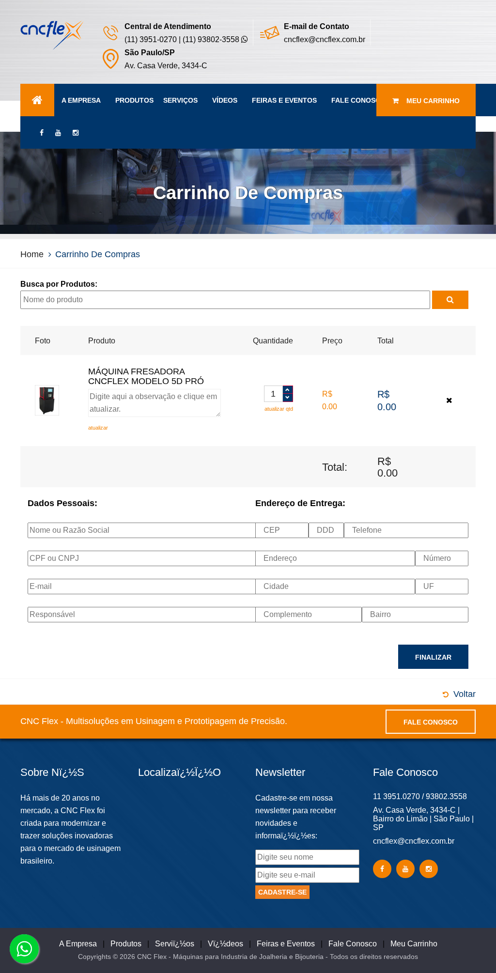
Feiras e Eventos (284, 100)
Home (32, 254)
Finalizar (433, 657)
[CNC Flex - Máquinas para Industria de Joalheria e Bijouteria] (52, 34)
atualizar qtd (278, 409)
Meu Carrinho (429, 101)
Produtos (134, 100)
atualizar (98, 428)
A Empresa (81, 100)
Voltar (464, 694)
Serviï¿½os (174, 944)
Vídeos (224, 100)
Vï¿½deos (225, 944)
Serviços (180, 100)
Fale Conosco (358, 100)
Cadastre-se (282, 892)
